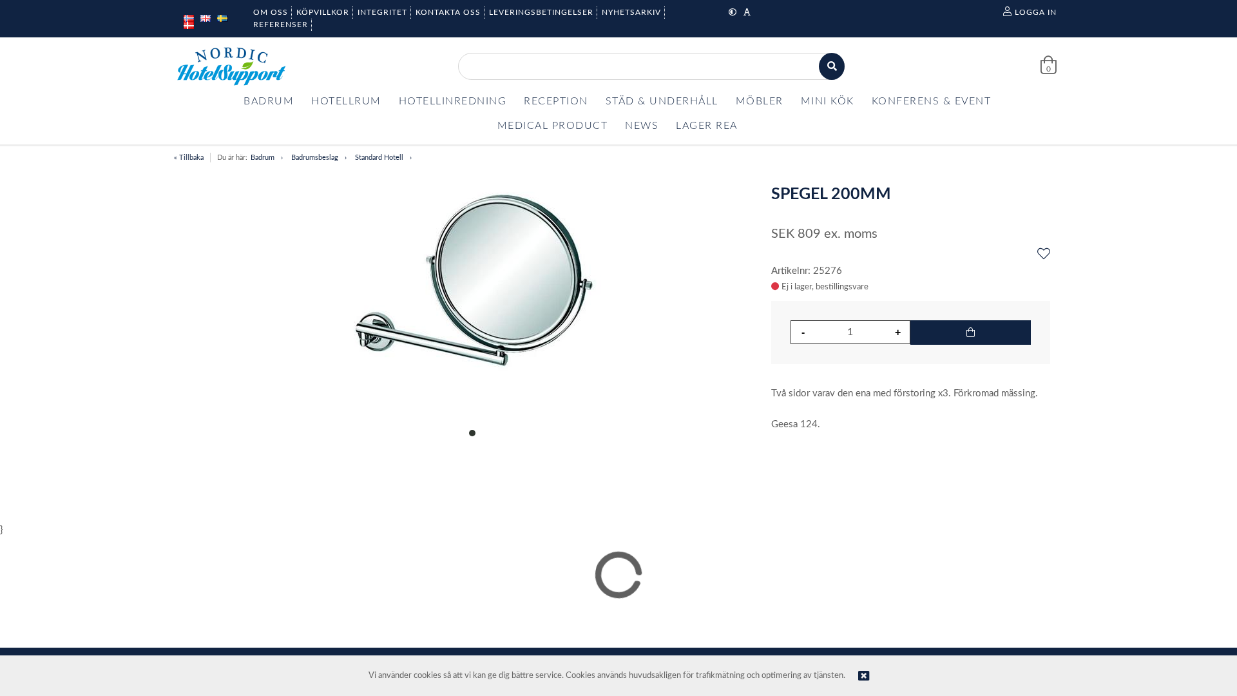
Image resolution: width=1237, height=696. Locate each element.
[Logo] (231, 66)
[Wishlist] (1043, 254)
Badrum (262, 157)
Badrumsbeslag (314, 157)
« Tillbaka (189, 157)
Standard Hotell (379, 157)
